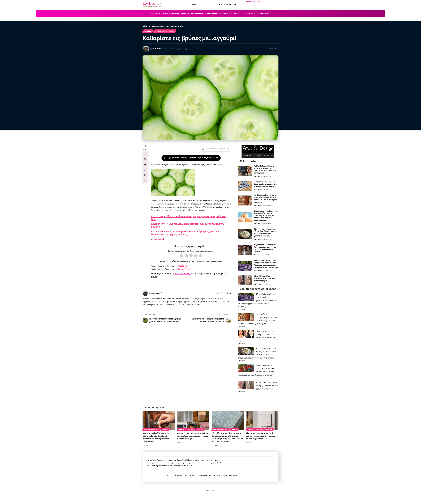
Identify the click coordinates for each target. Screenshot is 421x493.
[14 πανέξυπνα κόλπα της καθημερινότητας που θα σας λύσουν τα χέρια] (245, 280)
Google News (184, 269)
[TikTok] (232, 4)
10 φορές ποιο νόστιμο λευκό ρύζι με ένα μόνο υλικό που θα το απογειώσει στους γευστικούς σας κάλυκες (265, 232)
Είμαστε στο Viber (182, 273)
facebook (182, 266)
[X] (221, 4)
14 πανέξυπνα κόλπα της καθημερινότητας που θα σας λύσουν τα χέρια (265, 278)
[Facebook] (219, 4)
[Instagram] (227, 4)
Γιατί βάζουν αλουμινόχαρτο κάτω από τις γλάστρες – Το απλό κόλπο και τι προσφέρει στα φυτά (265, 198)
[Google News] (224, 4)
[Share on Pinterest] (145, 164)
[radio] (181, 256)
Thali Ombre (157, 49)
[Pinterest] (229, 4)
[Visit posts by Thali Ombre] (145, 293)
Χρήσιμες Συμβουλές (151, 429)
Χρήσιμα (147, 31)
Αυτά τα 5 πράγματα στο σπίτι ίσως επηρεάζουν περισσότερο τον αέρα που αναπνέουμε (193, 436)
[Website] (221, 293)
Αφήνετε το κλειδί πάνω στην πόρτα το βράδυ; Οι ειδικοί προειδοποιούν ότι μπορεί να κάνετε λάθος (156, 437)
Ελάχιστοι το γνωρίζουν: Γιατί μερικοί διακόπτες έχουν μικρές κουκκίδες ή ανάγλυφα (260, 436)
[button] (207, 4)
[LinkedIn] (230, 293)
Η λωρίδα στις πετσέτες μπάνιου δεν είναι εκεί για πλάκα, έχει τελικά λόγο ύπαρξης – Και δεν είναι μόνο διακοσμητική (228, 437)
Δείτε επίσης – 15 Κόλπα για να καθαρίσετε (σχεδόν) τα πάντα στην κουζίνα (187, 225)
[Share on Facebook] (145, 154)
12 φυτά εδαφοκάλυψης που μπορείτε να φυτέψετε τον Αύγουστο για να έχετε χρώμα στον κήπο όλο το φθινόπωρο (266, 263)
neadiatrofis (159, 239)
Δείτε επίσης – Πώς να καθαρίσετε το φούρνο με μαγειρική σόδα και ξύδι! (188, 218)
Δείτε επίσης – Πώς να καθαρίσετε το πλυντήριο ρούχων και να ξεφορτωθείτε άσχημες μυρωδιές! (185, 233)
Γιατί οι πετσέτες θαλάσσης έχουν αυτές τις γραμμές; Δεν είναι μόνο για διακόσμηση (265, 184)
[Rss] (235, 4)
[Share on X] (145, 159)
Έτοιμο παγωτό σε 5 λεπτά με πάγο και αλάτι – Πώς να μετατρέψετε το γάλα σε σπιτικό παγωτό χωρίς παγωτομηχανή (266, 215)
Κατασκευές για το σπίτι (164, 31)
